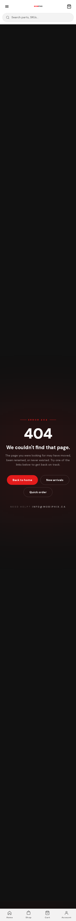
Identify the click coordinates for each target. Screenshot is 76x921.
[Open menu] (6, 6)
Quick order (38, 492)
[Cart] (69, 6)
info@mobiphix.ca (49, 506)
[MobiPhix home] (38, 6)
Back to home (22, 480)
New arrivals (54, 480)
